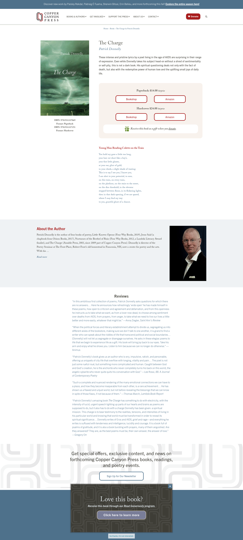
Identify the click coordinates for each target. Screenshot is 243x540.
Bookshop (131, 99)
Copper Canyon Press (48, 16)
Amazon (169, 99)
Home (106, 28)
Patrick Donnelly (110, 49)
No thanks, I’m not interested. (121, 536)
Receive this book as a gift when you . (153, 129)
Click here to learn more (121, 515)
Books (112, 28)
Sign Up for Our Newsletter (121, 476)
